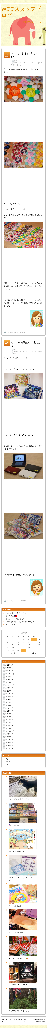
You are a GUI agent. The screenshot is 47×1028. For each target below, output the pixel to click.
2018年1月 (9, 699)
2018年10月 (9, 685)
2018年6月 (9, 691)
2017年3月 (9, 725)
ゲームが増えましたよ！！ (25, 344)
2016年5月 (9, 746)
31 (23, 650)
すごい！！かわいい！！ (24, 55)
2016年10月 (9, 731)
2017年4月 (9, 722)
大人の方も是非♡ (12, 625)
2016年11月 (9, 728)
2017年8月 (9, 711)
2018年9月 (9, 688)
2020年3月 (9, 668)
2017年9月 (9, 708)
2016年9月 (9, 734)
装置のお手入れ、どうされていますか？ (20, 622)
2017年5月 (9, 720)
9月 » (34, 653)
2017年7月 (9, 714)
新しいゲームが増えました (15, 619)
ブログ (7, 762)
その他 (16, 349)
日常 (15, 61)
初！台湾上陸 (10, 616)
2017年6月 (9, 717)
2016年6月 (9, 743)
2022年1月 (9, 665)
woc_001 (16, 332)
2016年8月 (9, 737)
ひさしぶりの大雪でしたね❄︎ (16, 613)
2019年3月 (9, 679)
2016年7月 (9, 740)
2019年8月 (9, 677)
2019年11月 (9, 674)
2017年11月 (9, 705)
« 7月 (13, 653)
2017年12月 (9, 702)
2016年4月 (9, 748)
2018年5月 (9, 694)
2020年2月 (9, 671)
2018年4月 (9, 697)
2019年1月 (9, 682)
